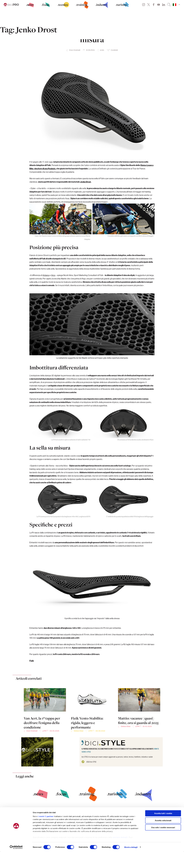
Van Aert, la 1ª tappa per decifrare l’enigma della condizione (42, 723)
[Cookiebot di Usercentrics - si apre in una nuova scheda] (16, 847)
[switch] (70, 847)
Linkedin (163, 4)
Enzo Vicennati (74, 50)
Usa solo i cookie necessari (163, 827)
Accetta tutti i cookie (163, 813)
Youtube (158, 4)
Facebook (153, 4)
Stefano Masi (78, 731)
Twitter (148, 4)
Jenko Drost (85, 182)
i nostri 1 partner (46, 816)
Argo (53, 275)
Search (168, 4)
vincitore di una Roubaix (44, 168)
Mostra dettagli (131, 847)
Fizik (31, 660)
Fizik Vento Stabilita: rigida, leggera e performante (87, 723)
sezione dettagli (120, 837)
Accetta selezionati (163, 820)
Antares (46, 275)
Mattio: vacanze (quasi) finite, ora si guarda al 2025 (138, 720)
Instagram (143, 4)
